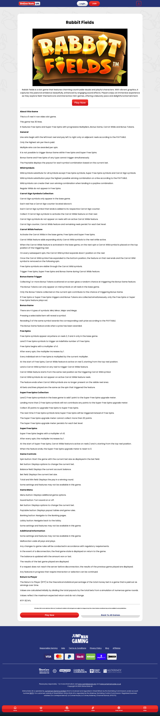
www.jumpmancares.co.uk (110, 684)
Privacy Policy (96, 648)
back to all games (110, 615)
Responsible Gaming (49, 648)
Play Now (49, 615)
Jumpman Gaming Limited (55, 691)
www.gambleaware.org (87, 684)
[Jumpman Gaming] (80, 642)
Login (82, 3)
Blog (107, 648)
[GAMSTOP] (65, 671)
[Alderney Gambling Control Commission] (113, 671)
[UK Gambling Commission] (80, 671)
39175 (32, 693)
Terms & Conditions (77, 648)
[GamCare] (44, 671)
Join (94, 3)
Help (63, 648)
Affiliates (116, 648)
